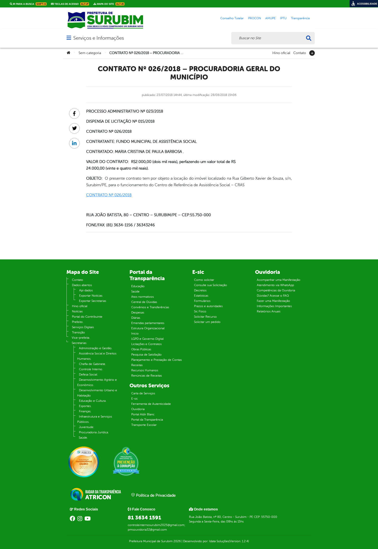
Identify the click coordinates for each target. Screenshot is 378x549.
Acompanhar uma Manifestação (278, 280)
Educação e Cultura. (92, 400)
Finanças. (85, 411)
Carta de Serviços (143, 393)
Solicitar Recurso (205, 316)
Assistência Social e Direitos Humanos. (96, 356)
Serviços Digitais (83, 327)
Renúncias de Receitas (146, 375)
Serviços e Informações (98, 38)
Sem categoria (90, 53)
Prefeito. (77, 322)
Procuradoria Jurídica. (94, 432)
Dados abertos (82, 285)
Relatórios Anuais (268, 311)
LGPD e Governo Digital (147, 338)
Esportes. (85, 406)
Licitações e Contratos (146, 344)
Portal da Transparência (147, 419)
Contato (299, 52)
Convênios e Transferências (150, 307)
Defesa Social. (88, 374)
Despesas (137, 312)
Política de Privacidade (155, 495)
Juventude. (86, 427)
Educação (138, 286)
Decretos (200, 290)
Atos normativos (142, 296)
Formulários (202, 301)
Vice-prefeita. (81, 337)
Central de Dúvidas (144, 302)
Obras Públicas (141, 349)
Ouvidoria (138, 409)
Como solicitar (204, 280)
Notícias (77, 311)
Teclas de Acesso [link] (71, 4)
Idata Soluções (219, 541)
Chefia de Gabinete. (92, 364)
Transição (78, 332)
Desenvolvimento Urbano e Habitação (97, 393)
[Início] (68, 53)
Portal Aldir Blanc (142, 414)
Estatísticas (201, 295)
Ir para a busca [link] (29, 4)
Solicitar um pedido (207, 322)
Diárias (135, 317)
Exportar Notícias (90, 295)
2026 (177, 541)
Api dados (86, 290)
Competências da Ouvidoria (276, 290)
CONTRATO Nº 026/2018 (109, 195)
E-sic (134, 398)
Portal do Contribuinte (87, 316)
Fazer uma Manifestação (273, 301)
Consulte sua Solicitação (210, 285)
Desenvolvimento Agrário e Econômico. (97, 382)
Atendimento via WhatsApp (275, 285)
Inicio (135, 333)
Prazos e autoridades (208, 306)
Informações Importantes (274, 306)
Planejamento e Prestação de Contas (156, 359)
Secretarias (79, 343)
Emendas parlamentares (147, 323)
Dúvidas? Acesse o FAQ (273, 295)
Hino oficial (281, 52)
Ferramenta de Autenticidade (151, 404)
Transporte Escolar (144, 425)
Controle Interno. (91, 369)
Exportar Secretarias (92, 301)
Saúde (135, 291)
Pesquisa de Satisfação (146, 354)
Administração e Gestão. (95, 348)
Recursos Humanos (144, 370)
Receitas (137, 365)
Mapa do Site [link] (110, 4)
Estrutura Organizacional (147, 328)
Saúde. (83, 437)
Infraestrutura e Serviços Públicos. (94, 419)
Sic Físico (200, 311)
